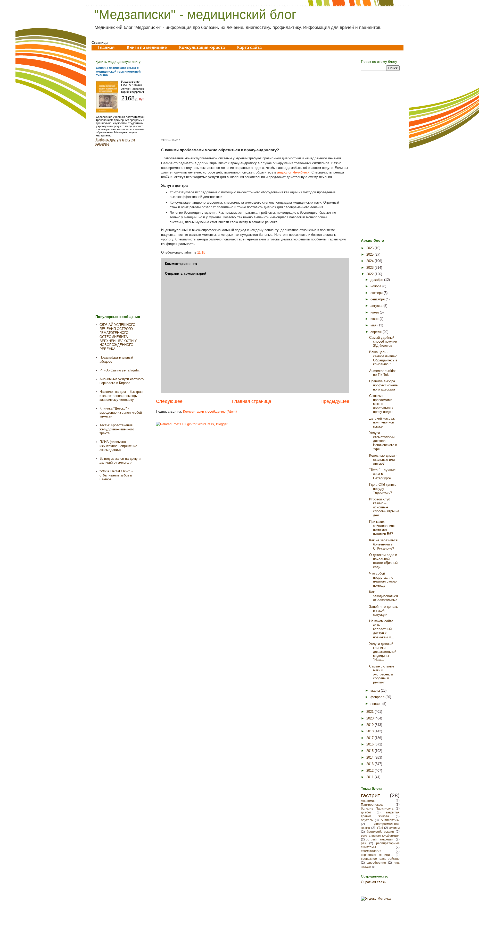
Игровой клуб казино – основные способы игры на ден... (384, 507)
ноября (376, 286)
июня (375, 319)
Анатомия (368, 800)
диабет (366, 812)
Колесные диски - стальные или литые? (383, 459)
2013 (370, 764)
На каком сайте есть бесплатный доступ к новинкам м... (381, 629)
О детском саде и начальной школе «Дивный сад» (383, 561)
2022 (370, 274)
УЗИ (380, 827)
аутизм (394, 827)
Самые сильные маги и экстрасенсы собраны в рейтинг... (381, 674)
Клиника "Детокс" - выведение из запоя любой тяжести (121, 412)
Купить (144, 99)
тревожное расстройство (380, 858)
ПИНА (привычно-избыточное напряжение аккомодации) (118, 446)
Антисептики (390, 820)
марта (375, 690)
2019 (370, 725)
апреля (376, 332)
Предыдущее (334, 401)
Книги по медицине (147, 47)
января (376, 704)
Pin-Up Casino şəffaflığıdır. (120, 370)
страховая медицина (377, 854)
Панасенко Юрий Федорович (133, 90)
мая (373, 325)
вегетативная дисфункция (380, 835)
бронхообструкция (380, 831)
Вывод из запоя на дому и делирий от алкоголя (120, 461)
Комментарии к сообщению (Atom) (210, 411)
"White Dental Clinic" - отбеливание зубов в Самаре (116, 475)
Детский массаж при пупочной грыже (382, 422)
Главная (106, 47)
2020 (370, 718)
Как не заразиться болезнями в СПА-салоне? (383, 544)
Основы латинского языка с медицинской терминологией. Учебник (118, 71)
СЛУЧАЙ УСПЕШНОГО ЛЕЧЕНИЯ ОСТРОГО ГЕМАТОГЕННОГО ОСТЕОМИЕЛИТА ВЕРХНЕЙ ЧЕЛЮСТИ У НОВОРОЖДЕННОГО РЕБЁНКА (118, 337)
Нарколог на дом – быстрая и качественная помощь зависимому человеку (121, 396)
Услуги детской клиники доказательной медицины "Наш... (382, 652)
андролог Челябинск (293, 172)
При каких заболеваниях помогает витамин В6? (382, 528)
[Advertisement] (252, 94)
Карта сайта (249, 47)
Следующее (169, 401)
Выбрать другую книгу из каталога (115, 141)
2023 (370, 268)
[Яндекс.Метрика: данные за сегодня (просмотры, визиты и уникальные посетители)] (376, 899)
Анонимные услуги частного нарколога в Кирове (122, 381)
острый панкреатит (380, 839)
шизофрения (376, 862)
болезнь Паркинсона (377, 808)
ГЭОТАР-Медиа (131, 84)
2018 (370, 731)
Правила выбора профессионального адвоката (383, 385)
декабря (377, 280)
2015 (370, 751)
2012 (370, 770)
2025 (370, 254)
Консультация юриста (202, 47)
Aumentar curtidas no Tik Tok (383, 373)
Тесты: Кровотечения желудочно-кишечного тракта (117, 429)
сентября (378, 299)
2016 (370, 744)
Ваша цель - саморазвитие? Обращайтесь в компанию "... (383, 358)
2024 (370, 261)
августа (376, 306)
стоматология (371, 851)
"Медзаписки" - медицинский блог (195, 14)
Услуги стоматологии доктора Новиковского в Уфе (383, 441)
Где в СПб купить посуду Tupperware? (382, 488)
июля (375, 312)
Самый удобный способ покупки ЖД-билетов (383, 342)
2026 (370, 248)
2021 (370, 712)
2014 (370, 757)
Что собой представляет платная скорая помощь (383, 579)
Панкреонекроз (372, 804)
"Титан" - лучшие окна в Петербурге (382, 474)
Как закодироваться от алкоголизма (383, 596)
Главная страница (251, 401)
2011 (370, 777)
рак (363, 843)
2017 (370, 738)
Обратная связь (373, 882)
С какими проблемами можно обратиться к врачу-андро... (382, 404)
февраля (377, 697)
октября (377, 293)
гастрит (370, 795)
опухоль (367, 820)
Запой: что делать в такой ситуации (383, 610)
